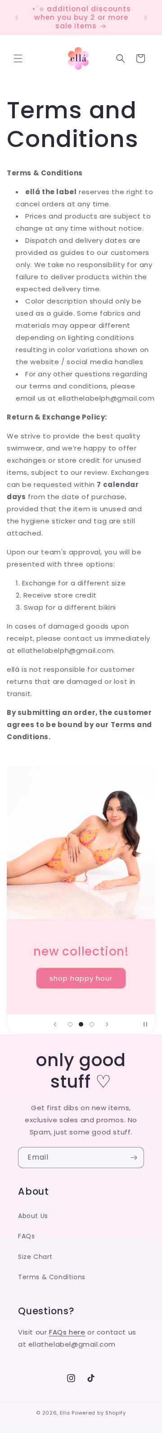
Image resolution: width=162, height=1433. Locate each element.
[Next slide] (107, 1024)
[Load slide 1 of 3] (70, 1024)
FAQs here (67, 1332)
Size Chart (35, 1256)
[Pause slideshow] (145, 1024)
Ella (65, 1412)
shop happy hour (81, 977)
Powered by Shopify (99, 1412)
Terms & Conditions (52, 1276)
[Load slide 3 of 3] (91, 1024)
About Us (33, 1215)
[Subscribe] (134, 1157)
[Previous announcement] (17, 17)
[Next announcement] (145, 17)
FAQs (26, 1236)
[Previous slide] (55, 1024)
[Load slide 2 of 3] (81, 1024)
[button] (18, 58)
